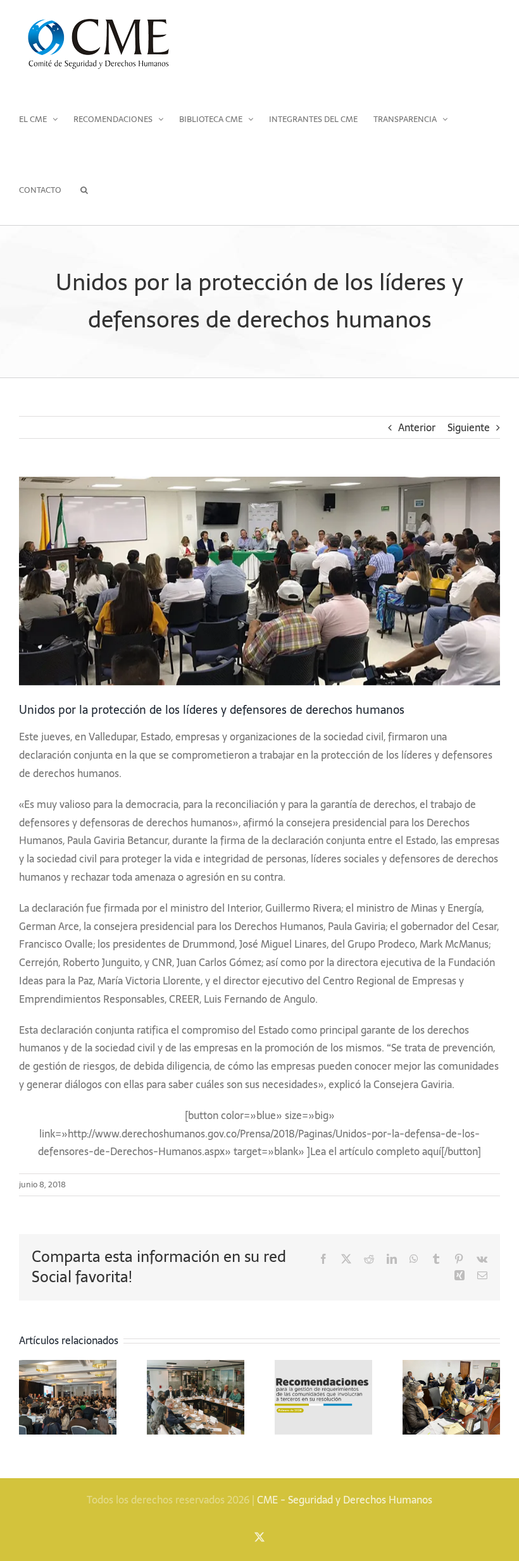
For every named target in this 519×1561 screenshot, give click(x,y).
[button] (84, 189)
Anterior (416, 427)
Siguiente (468, 427)
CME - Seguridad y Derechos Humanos (344, 1499)
